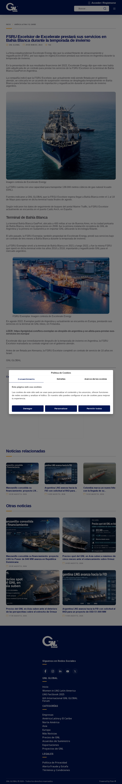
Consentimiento (26, 379)
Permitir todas (94, 408)
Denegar (27, 408)
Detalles (61, 379)
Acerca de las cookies (96, 379)
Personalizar (61, 408)
